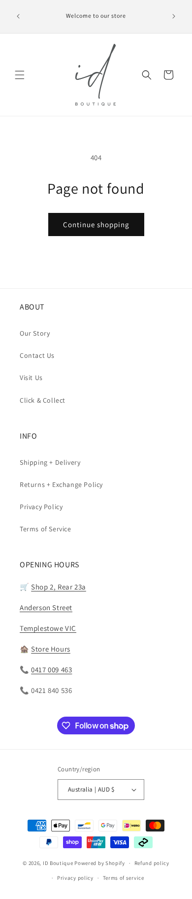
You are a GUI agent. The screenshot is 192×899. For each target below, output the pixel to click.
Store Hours (50, 649)
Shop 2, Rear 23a (58, 586)
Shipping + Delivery (50, 462)
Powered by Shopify (99, 863)
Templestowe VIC (48, 628)
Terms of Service (45, 528)
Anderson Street (46, 607)
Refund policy (151, 863)
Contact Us (37, 355)
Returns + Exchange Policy (61, 484)
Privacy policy (75, 877)
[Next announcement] (174, 16)
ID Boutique (58, 863)
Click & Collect (42, 400)
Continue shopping (96, 224)
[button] (20, 75)
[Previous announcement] (18, 16)
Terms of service (123, 877)
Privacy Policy (41, 506)
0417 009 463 (51, 669)
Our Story (35, 333)
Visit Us (31, 377)
